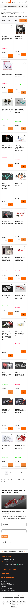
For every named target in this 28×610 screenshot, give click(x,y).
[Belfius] (24, 601)
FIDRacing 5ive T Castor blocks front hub (7, 447)
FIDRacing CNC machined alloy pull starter (7, 147)
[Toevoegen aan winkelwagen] (23, 92)
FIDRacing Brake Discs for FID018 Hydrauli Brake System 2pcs (6, 260)
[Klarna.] (12, 606)
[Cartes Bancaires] (10, 604)
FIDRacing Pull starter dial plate (19, 37)
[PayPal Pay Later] (24, 604)
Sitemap (22, 597)
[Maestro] (20, 601)
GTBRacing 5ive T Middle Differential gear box (19, 111)
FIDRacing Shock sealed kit (19, 184)
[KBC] (7, 604)
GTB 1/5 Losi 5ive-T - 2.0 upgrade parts (11, 20)
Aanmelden (4, 536)
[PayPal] (20, 604)
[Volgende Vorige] (21, 473)
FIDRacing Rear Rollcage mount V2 (7, 73)
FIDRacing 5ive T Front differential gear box (6, 374)
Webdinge (21, 595)
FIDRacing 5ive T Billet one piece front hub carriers (20, 410)
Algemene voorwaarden (8, 597)
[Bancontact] (17, 601)
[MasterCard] (7, 601)
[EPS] (17, 604)
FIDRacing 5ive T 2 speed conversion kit (7, 222)
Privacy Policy (16, 597)
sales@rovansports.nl (9, 559)
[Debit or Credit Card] (15, 606)
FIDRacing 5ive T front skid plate (6, 296)
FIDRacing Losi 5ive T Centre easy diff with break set (20, 447)
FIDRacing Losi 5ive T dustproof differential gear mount (20, 260)
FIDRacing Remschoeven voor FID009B (7, 38)
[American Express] (3, 604)
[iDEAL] (10, 601)
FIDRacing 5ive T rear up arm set (19, 222)
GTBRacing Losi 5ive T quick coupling (7, 110)
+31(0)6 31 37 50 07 (8, 561)
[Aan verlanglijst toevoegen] (11, 25)
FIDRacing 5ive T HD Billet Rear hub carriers (7, 410)
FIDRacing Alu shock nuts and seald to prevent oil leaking (20, 333)
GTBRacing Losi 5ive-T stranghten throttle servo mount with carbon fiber (20, 148)
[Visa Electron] (14, 604)
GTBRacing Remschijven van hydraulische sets (19, 374)
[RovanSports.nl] (10, 2)
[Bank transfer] (3, 601)
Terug (4, 10)
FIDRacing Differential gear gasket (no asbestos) (6, 186)
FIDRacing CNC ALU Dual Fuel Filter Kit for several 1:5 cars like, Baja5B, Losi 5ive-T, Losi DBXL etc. (7, 335)
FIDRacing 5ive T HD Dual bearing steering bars (20, 297)
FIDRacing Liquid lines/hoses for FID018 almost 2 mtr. (20, 74)
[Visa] (14, 601)
